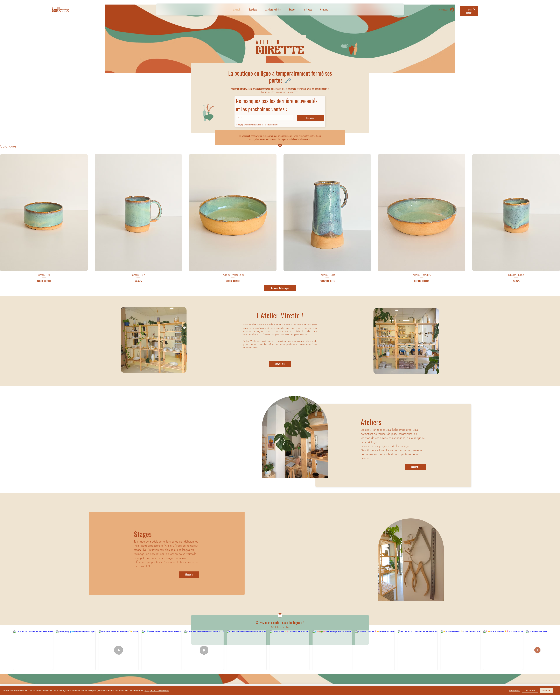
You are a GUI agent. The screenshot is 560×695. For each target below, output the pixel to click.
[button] (469, 9)
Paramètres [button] (514, 690)
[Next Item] (537, 650)
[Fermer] (556, 690)
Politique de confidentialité (157, 690)
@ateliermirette (280, 627)
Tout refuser (530, 690)
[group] (280, 218)
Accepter (546, 690)
